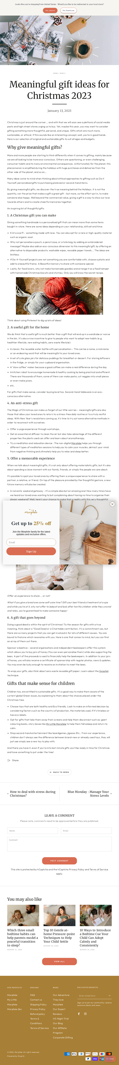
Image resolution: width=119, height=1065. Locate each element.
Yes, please (50, 10)
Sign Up (31, 551)
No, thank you (68, 10)
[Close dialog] (112, 504)
